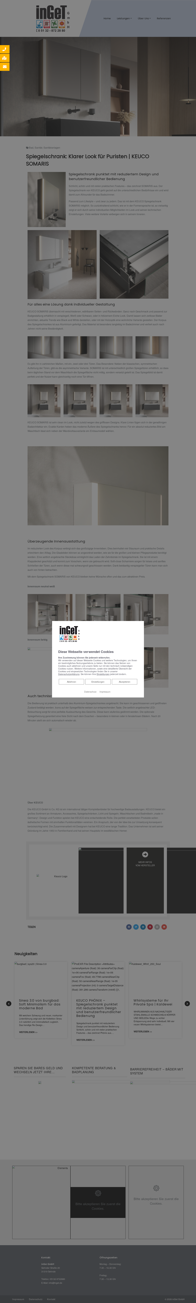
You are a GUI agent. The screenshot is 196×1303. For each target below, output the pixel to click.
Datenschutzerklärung (68, 674)
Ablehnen (71, 681)
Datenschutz (90, 691)
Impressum (105, 691)
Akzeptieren (124, 681)
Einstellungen (97, 681)
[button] (4, 49)
